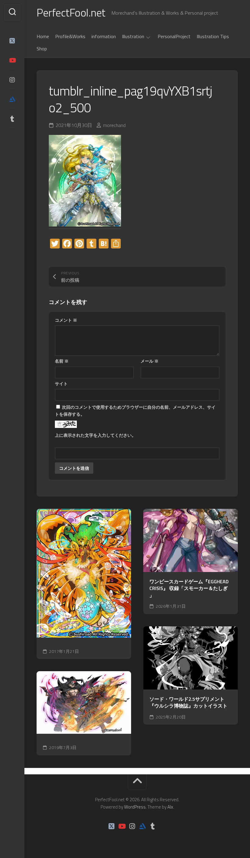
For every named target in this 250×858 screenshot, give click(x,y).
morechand (114, 125)
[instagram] (12, 80)
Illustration (133, 36)
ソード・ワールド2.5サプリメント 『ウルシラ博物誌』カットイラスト (188, 702)
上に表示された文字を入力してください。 (95, 435)
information (103, 36)
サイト (61, 383)
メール (150, 361)
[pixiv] (12, 138)
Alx (170, 806)
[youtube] (12, 60)
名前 (62, 361)
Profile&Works (70, 36)
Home (43, 36)
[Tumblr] (12, 119)
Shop (42, 48)
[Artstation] (12, 99)
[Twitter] (12, 40)
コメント (66, 320)
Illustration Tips (213, 36)
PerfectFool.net (71, 12)
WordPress (135, 806)
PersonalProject (174, 36)
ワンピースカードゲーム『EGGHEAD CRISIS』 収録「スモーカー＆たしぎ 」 (189, 588)
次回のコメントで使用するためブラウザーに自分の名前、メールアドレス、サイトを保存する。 (135, 410)
